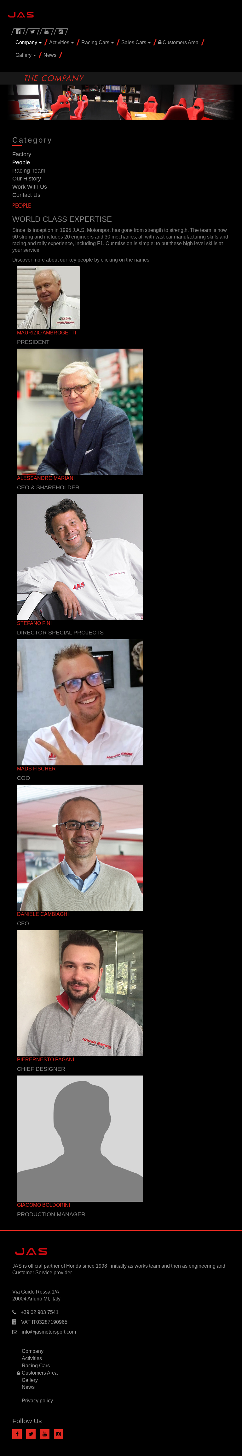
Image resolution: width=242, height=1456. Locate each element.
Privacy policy (37, 1400)
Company (26, 42)
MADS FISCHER (36, 768)
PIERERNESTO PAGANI (45, 1059)
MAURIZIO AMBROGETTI (46, 332)
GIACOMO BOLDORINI (43, 1205)
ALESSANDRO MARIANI (46, 478)
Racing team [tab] (28, 171)
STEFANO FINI (34, 623)
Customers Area (180, 42)
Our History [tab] (26, 178)
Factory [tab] (21, 154)
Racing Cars (96, 42)
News (49, 55)
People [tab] (21, 162)
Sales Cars (134, 42)
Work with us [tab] (29, 187)
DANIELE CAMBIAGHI (43, 914)
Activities (60, 42)
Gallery (24, 55)
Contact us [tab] (26, 195)
